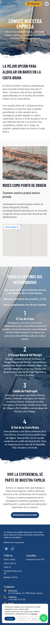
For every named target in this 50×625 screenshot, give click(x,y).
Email (10, 603)
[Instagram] (12, 548)
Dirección (12, 591)
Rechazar (22, 619)
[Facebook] (6, 548)
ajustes (34, 614)
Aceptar (10, 619)
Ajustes (34, 619)
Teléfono (12, 597)
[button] (47, 4)
